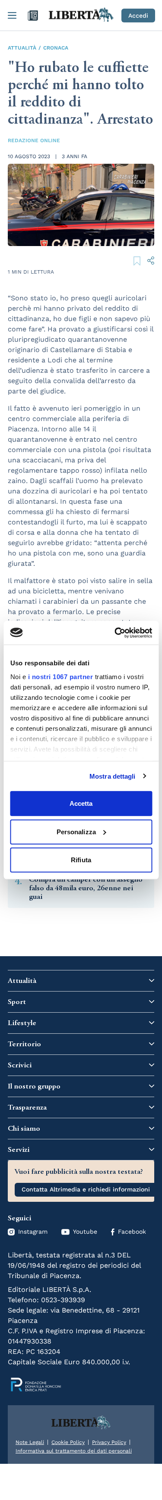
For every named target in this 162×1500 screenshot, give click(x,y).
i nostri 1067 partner (60, 676)
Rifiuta (81, 860)
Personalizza (76, 831)
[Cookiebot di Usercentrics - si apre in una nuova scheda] (115, 632)
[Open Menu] (12, 15)
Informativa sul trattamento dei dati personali (74, 1450)
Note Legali (30, 1442)
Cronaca (55, 48)
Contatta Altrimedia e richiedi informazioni (86, 1189)
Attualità (22, 48)
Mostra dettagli (112, 776)
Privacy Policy (109, 1442)
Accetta (81, 803)
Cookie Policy (68, 1442)
